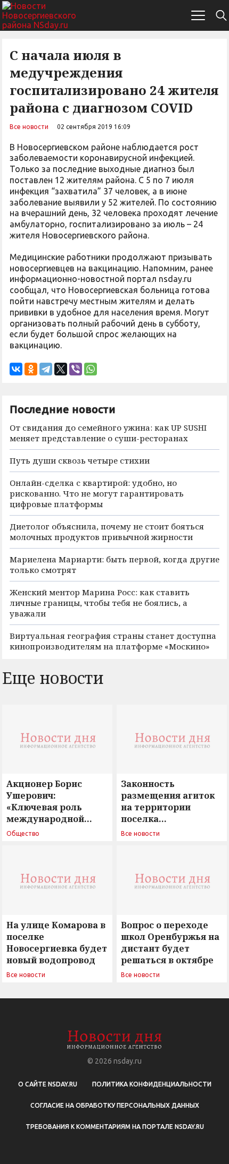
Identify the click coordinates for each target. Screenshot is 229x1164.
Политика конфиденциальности (151, 1084)
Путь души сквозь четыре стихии (80, 460)
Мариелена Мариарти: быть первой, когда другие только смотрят (114, 564)
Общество (22, 833)
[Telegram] (45, 369)
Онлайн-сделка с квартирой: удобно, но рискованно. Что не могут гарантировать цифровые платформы (97, 493)
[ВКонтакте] (16, 369)
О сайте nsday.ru (47, 1084)
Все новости (29, 126)
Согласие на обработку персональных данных (114, 1105)
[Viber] (75, 369)
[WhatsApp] (90, 369)
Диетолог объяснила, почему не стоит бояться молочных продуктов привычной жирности (107, 531)
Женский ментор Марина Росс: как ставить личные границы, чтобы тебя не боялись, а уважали (100, 603)
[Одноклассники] (30, 369)
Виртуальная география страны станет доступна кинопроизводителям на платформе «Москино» (113, 641)
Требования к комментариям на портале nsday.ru (115, 1126)
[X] (60, 369)
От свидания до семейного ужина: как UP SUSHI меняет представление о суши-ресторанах (108, 432)
